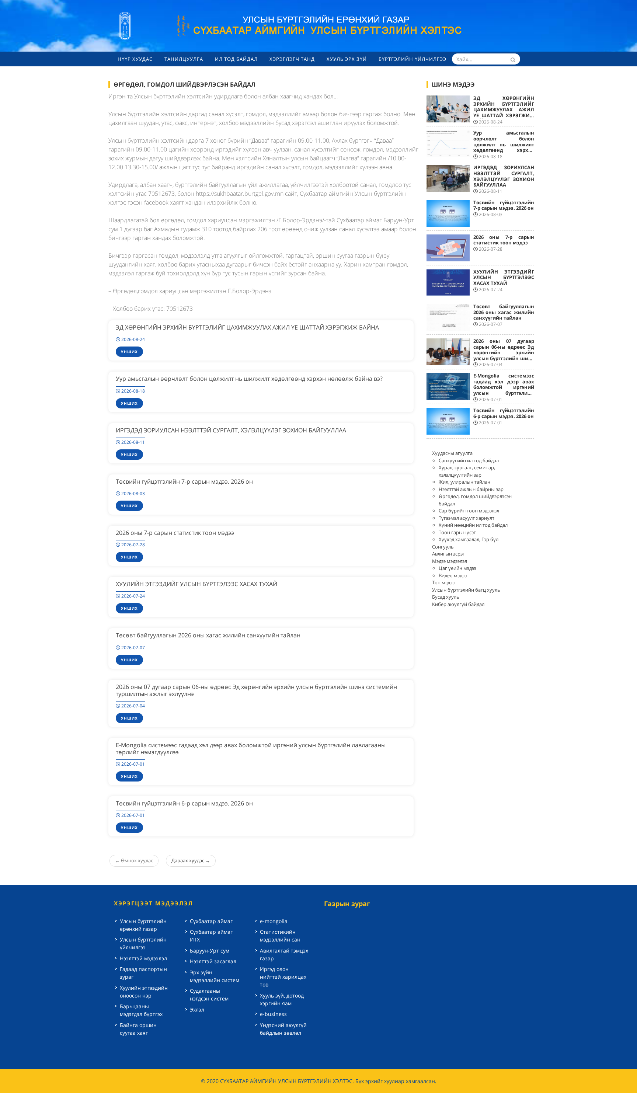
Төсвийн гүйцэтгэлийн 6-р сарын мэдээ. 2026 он (184, 803)
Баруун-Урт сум (209, 950)
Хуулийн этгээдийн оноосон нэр (144, 991)
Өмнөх (134, 860)
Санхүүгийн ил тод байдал (469, 460)
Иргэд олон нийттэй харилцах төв (283, 976)
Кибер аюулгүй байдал (458, 604)
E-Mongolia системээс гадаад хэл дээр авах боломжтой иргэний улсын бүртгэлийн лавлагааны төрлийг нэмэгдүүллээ (251, 748)
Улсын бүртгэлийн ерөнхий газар (143, 925)
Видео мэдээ (453, 575)
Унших (129, 351)
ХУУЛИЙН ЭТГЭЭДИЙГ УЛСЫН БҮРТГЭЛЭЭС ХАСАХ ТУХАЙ (196, 584)
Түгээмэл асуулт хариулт (466, 518)
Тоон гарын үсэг (457, 532)
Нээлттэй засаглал (213, 961)
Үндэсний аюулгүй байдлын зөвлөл (283, 1028)
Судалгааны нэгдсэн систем (209, 994)
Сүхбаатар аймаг (211, 921)
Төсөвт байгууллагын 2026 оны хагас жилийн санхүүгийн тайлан (208, 635)
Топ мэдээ (443, 582)
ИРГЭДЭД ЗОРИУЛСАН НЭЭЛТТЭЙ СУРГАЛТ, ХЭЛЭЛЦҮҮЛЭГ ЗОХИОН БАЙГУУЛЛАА (231, 430)
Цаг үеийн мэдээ (457, 568)
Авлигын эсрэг (448, 553)
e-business (273, 1013)
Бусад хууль (445, 597)
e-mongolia (274, 921)
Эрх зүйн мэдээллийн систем (214, 976)
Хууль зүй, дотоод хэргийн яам (282, 999)
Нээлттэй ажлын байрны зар (471, 489)
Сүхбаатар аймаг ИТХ (211, 935)
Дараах (190, 860)
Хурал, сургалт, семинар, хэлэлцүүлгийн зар (467, 471)
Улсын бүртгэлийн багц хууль (466, 589)
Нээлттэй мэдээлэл (143, 958)
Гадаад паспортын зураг (143, 972)
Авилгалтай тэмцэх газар (284, 954)
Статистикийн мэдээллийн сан (280, 935)
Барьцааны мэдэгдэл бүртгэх (141, 1010)
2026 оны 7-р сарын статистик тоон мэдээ (175, 533)
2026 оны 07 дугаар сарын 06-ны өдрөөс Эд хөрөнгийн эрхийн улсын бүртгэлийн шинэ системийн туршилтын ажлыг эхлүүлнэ (256, 690)
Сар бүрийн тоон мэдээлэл (469, 510)
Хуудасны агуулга (452, 453)
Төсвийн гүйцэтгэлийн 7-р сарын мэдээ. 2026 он (184, 481)
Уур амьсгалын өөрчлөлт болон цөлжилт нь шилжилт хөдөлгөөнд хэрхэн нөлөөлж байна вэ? (249, 379)
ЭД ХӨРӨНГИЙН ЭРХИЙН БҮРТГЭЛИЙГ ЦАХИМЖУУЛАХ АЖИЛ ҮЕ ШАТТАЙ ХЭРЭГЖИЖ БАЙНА (247, 327)
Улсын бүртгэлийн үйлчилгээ (143, 943)
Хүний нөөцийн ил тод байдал (473, 525)
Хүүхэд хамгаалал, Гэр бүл (468, 539)
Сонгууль (443, 546)
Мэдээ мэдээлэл (449, 561)
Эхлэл (197, 1009)
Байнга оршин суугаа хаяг (138, 1028)
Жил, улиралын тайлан (464, 481)
